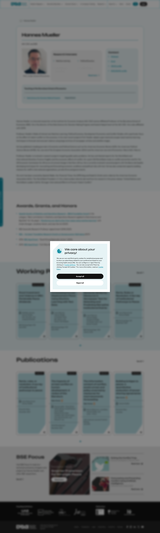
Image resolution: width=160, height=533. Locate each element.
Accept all (80, 276)
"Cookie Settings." (70, 265)
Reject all (80, 283)
